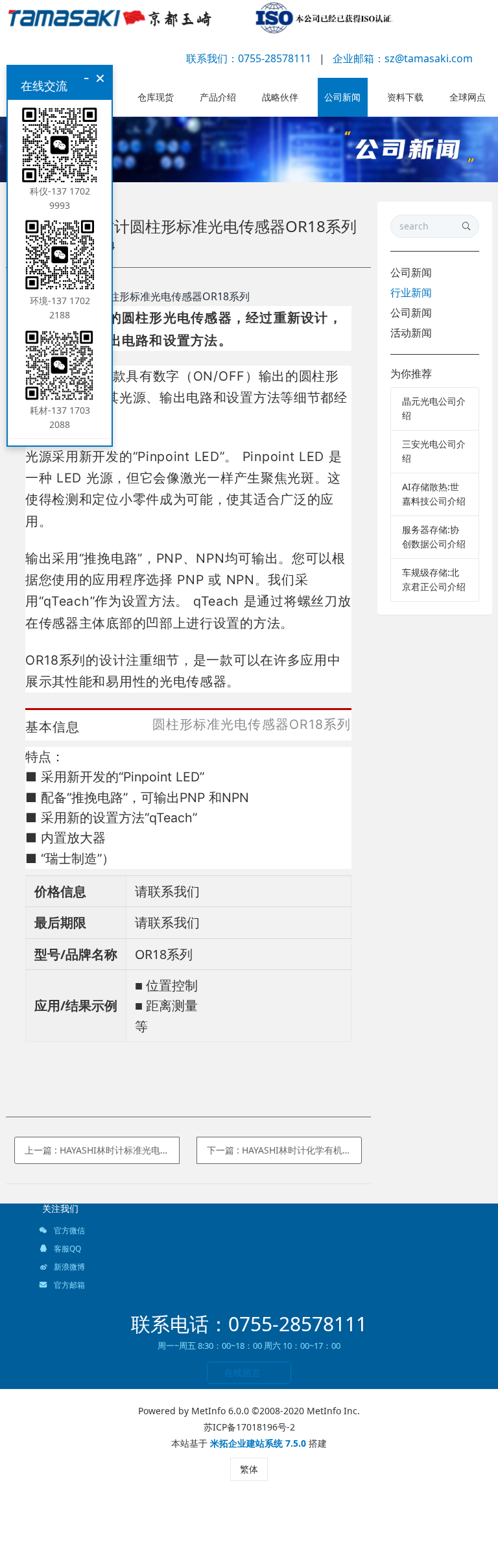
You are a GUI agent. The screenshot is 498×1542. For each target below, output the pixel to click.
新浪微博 (68, 1266)
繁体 (249, 1469)
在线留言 (242, 1372)
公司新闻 (411, 272)
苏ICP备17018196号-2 (249, 1427)
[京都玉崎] (200, 19)
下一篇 (284, 1150)
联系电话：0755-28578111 (249, 1324)
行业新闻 (411, 292)
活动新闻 (411, 333)
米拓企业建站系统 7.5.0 (258, 1443)
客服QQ (66, 1248)
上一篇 (102, 1150)
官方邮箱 (68, 1284)
